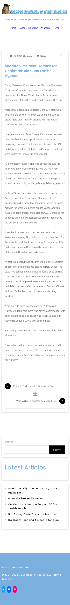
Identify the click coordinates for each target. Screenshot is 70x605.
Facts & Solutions (28, 27)
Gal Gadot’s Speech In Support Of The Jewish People (32, 506)
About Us (17, 567)
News (43, 55)
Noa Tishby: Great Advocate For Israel (32, 514)
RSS (27, 567)
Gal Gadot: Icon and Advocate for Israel (33, 520)
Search (9, 441)
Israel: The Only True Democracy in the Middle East (32, 490)
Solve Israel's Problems (33, 575)
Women (45, 27)
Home (13, 27)
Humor (56, 27)
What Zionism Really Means (25, 498)
